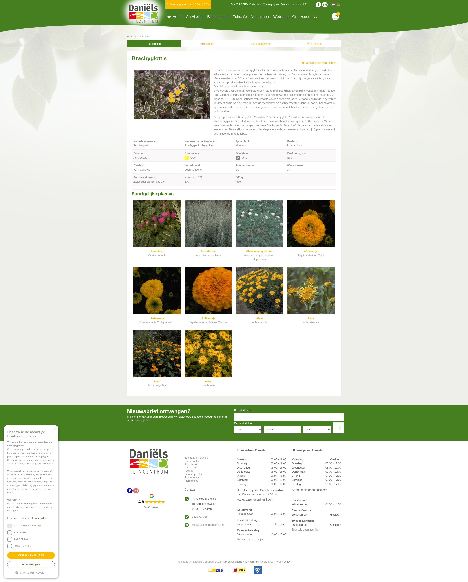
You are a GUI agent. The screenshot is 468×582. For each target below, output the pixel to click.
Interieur (189, 470)
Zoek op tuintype (261, 43)
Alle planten (207, 43)
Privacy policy (282, 561)
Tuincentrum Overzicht (258, 561)
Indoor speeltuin (194, 474)
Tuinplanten (191, 464)
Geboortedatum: (243, 423)
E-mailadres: (242, 411)
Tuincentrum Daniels (196, 457)
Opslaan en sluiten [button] (31, 555)
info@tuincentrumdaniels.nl (208, 524)
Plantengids (154, 43)
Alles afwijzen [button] (31, 564)
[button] (31, 572)
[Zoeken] (316, 16)
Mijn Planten (314, 43)
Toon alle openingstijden (251, 539)
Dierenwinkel (192, 460)
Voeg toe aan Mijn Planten (320, 62)
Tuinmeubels (192, 477)
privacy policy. (142, 420)
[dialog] (31, 501)
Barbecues (191, 467)
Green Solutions (232, 561)
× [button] (54, 429)
